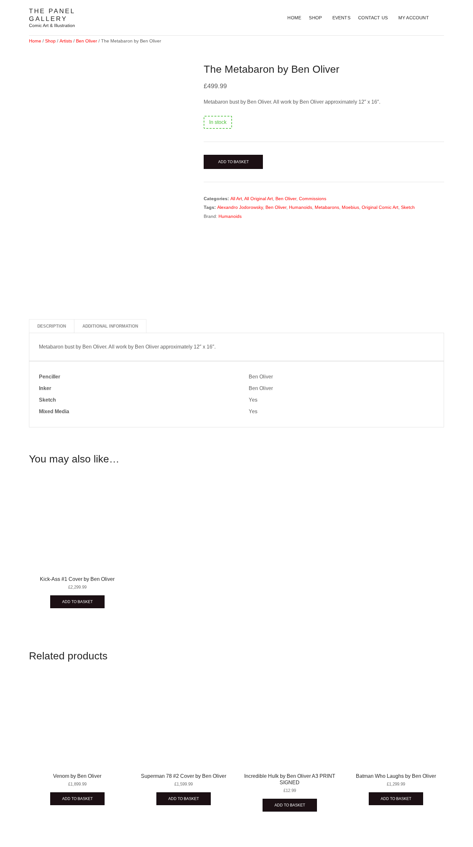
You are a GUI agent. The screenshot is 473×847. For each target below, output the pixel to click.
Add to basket (233, 162)
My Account (413, 17)
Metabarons (327, 207)
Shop (315, 17)
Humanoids (300, 207)
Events (341, 17)
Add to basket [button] (77, 602)
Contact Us (373, 17)
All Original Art (258, 198)
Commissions (312, 198)
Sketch (408, 207)
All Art (236, 198)
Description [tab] (51, 326)
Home (294, 17)
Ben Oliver (86, 40)
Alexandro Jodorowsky (240, 207)
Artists (66, 40)
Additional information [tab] (110, 326)
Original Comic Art (380, 207)
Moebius (350, 207)
